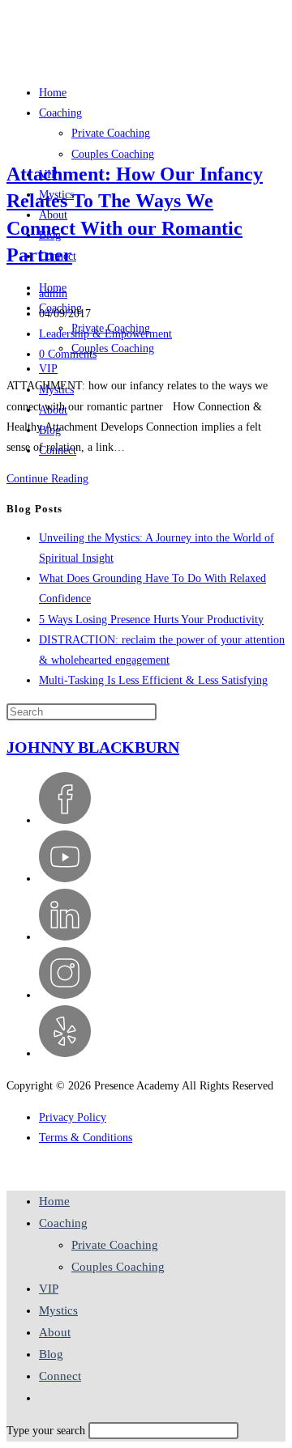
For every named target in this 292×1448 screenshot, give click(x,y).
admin (53, 293)
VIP (48, 369)
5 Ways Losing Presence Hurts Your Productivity (151, 620)
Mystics (58, 1310)
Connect (60, 1375)
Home (54, 1201)
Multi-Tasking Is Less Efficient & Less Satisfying (153, 680)
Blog (51, 1354)
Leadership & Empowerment (105, 334)
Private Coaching (114, 1244)
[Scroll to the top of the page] (10, 1169)
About (55, 1332)
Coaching (63, 1223)
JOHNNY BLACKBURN (92, 747)
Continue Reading (51, 479)
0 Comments (68, 354)
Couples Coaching (112, 348)
